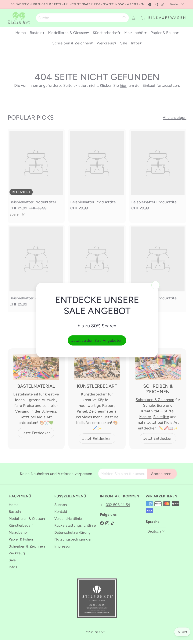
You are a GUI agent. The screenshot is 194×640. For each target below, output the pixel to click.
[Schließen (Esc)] (155, 285)
